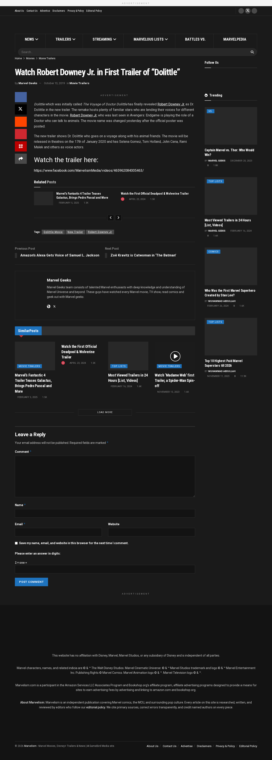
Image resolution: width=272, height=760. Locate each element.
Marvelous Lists (149, 39)
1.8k (215, 165)
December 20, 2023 (241, 160)
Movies (30, 58)
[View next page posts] (118, 218)
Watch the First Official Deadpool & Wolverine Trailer (155, 193)
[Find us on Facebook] (241, 11)
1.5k (85, 202)
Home (18, 58)
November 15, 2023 (168, 392)
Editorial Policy (94, 10)
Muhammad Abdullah (221, 301)
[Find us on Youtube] (254, 11)
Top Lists (119, 366)
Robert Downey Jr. (171, 104)
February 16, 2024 (121, 386)
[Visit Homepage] (136, 24)
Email (20, 524)
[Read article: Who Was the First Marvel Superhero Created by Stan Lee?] (231, 266)
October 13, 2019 (54, 83)
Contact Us (32, 10)
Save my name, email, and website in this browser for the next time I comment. (74, 543)
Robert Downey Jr (100, 232)
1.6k (139, 386)
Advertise (45, 10)
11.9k (243, 376)
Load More (105, 412)
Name (20, 505)
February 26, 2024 (217, 305)
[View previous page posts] (111, 218)
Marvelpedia (234, 39)
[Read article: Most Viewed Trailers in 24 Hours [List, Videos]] (128, 356)
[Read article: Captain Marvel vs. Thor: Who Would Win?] (231, 126)
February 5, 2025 (68, 202)
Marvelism (30, 745)
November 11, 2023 (218, 376)
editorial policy (95, 707)
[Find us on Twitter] (248, 11)
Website (113, 524)
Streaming (102, 39)
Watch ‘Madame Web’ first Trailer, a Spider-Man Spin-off (175, 380)
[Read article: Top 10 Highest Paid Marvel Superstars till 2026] (231, 336)
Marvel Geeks (27, 83)
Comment (23, 452)
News (29, 39)
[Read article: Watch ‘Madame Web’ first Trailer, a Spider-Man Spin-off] (175, 356)
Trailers (63, 39)
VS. (210, 111)
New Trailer (75, 232)
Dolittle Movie (53, 232)
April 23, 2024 (137, 199)
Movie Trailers (47, 58)
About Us (19, 10)
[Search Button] (253, 52)
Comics (213, 251)
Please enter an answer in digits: (38, 553)
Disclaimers (58, 10)
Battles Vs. (195, 39)
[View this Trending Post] (122, 199)
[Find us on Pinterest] (234, 76)
